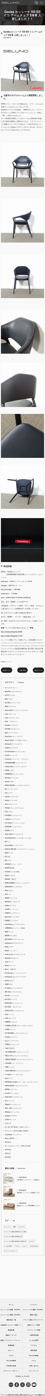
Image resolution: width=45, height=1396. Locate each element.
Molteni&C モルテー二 (12, 958)
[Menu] (41, 2)
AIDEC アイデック (10, 706)
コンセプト (22, 1227)
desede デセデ (9, 781)
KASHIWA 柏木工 (10, 879)
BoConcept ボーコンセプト (13, 744)
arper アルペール (10, 714)
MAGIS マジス (9, 932)
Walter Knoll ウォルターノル (14, 1097)
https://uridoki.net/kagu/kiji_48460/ (11, 632)
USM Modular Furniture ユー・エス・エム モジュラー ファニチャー (22, 1082)
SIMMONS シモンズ (11, 1022)
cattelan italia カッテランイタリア (16, 766)
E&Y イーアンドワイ (11, 789)
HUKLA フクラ (9, 853)
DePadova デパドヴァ (11, 778)
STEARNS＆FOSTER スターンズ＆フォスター (19, 1025)
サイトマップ (34, 1371)
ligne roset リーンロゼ (12, 917)
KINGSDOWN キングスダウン (14, 887)
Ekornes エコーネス (11, 800)
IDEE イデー (8, 860)
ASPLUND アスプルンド (12, 729)
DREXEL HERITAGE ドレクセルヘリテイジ (17, 785)
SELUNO (13, 601)
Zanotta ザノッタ (10, 1119)
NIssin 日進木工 (10, 969)
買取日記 (8, 1153)
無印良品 (8, 1142)
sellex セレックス (10, 1018)
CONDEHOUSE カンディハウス (14, 774)
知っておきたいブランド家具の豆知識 (17, 1146)
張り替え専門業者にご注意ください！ (17, 1127)
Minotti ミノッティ (11, 950)
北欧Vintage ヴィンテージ (13, 1134)
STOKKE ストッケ (10, 1029)
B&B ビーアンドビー (11, 733)
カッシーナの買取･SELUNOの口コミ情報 (15, 1231)
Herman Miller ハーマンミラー (14, 845)
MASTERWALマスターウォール (14, 939)
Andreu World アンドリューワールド (16, 710)
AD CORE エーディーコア (13, 703)
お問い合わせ (34, 1246)
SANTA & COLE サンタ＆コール (14, 1010)
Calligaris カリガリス (11, 748)
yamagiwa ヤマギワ (11, 1116)
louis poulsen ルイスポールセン (15, 924)
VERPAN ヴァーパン (11, 1089)
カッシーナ (7, 1227)
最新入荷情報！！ (11, 1138)
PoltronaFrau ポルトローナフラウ (15, 977)
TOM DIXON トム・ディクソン (14, 1063)
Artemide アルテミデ (11, 725)
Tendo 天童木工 (10, 1048)
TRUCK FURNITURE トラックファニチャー (18, 1071)
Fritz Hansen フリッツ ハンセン (15, 823)
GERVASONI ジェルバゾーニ (13, 827)
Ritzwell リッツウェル (12, 995)
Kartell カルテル (10, 875)
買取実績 (8, 1157)
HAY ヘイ (7, 841)
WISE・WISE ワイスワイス (13, 1108)
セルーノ (24, 1246)
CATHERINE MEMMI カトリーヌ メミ (15, 763)
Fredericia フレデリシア (12, 819)
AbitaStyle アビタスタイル (13, 691)
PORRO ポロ (8, 984)
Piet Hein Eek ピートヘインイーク (15, 973)
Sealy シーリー (9, 1014)
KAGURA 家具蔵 (9, 868)
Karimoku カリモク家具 (12, 871)
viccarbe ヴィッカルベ (12, 1093)
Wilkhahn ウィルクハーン (13, 1104)
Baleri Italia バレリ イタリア (14, 736)
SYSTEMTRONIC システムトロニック (16, 1033)
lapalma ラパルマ (10, 905)
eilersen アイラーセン (12, 796)
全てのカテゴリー (11, 688)
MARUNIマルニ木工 (11, 935)
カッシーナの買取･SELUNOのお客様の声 (15, 1241)
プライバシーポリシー (10, 1251)
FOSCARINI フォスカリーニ (13, 815)
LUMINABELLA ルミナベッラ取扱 (15, 928)
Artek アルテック (11, 721)
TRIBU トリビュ (10, 1067)
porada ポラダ (9, 980)
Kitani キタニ (9, 890)
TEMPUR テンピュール (12, 1044)
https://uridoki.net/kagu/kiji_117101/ (12, 636)
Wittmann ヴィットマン (12, 1112)
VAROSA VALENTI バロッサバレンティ (16, 1085)
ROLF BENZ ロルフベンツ (13, 1007)
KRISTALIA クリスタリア (12, 902)
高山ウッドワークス (11, 1041)
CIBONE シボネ (9, 770)
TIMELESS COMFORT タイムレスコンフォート (19, 1059)
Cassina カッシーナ (6, 662)
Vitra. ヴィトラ (9, 1101)
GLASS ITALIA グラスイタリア (14, 834)
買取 (14, 1227)
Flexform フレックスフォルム (14, 808)
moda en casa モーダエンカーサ (15, 954)
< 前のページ (6, 670)
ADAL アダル (9, 699)
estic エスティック (11, 804)
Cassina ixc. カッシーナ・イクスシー (17, 759)
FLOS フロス (9, 811)
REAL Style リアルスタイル (13, 992)
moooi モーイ (9, 962)
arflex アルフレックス (12, 718)
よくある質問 (8, 1246)
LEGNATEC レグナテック (12, 913)
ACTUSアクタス (10, 695)
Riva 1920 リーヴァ (11, 999)
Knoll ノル (8, 894)
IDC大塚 (7, 856)
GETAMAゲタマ (9, 830)
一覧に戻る (22, 670)
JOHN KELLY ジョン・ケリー (13, 864)
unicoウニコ (9, 1078)
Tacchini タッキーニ (11, 1037)
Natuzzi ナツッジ (10, 965)
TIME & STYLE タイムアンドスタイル (16, 1056)
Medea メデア (9, 947)
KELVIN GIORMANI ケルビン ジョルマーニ (17, 883)
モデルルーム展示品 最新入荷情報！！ (18, 1131)
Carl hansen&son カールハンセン (15, 751)
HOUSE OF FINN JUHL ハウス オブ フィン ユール (19, 849)
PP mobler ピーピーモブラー (14, 988)
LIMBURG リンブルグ (11, 920)
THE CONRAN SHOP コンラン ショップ (16, 1052)
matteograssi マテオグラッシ (14, 943)
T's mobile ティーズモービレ (14, 1074)
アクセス (17, 1246)
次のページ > (38, 670)
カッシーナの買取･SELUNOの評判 (13, 1236)
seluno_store (27, 616)
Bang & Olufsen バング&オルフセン (16, 740)
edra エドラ (8, 793)
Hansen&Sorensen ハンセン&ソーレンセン (18, 838)
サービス (31, 1241)
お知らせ (8, 1123)
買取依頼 (8, 1149)
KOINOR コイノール (11, 898)
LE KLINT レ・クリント (12, 909)
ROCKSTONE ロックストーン (14, 1003)
